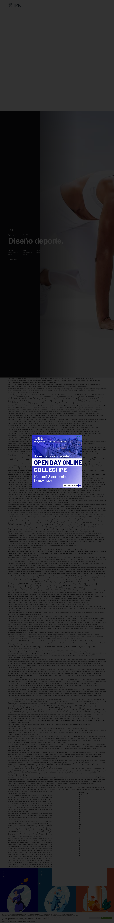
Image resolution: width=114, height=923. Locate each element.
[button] (78, 438)
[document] (57, 461)
